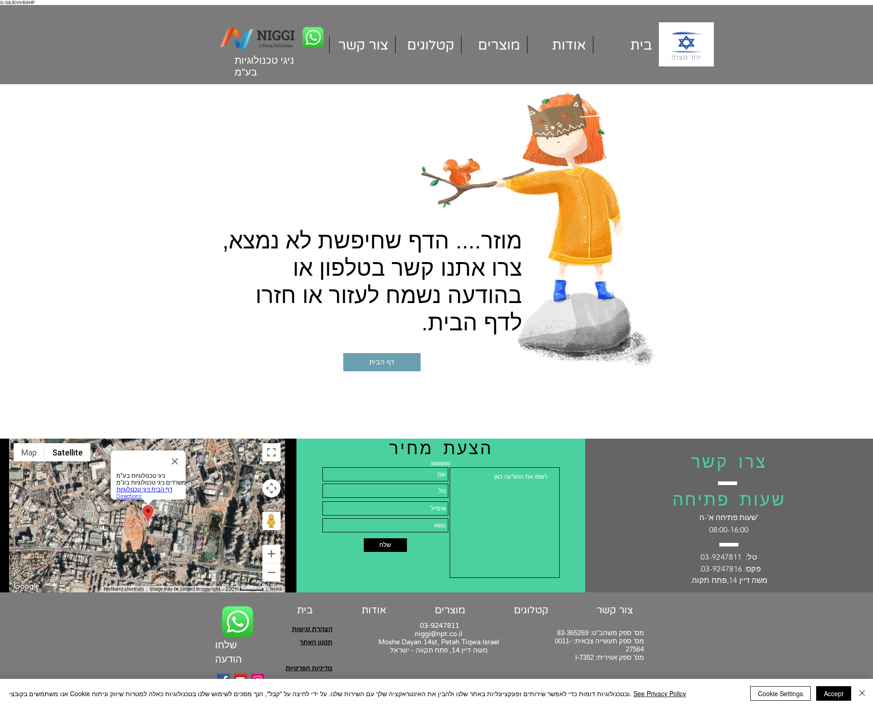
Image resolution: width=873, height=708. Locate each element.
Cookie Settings (780, 693)
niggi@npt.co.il (438, 634)
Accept (833, 693)
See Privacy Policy (659, 693)
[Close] (862, 693)
